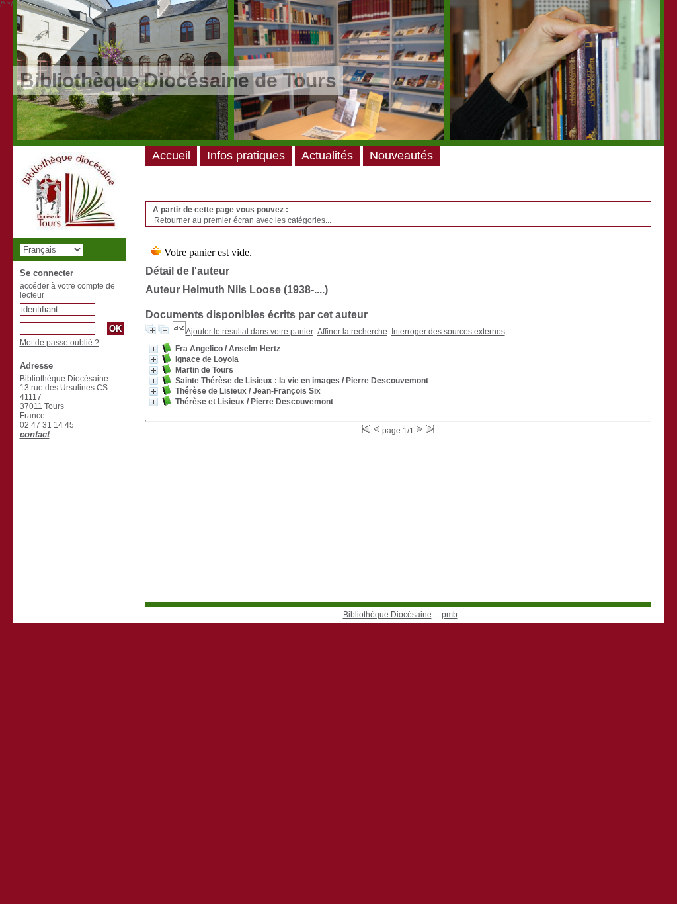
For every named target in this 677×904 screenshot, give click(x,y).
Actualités (327, 155)
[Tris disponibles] (179, 331)
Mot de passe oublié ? (59, 342)
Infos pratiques (246, 155)
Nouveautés (401, 155)
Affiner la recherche (352, 331)
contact (35, 434)
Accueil (171, 155)
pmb (450, 614)
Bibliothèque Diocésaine (387, 614)
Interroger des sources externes (448, 331)
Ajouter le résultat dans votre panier (249, 331)
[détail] (153, 349)
